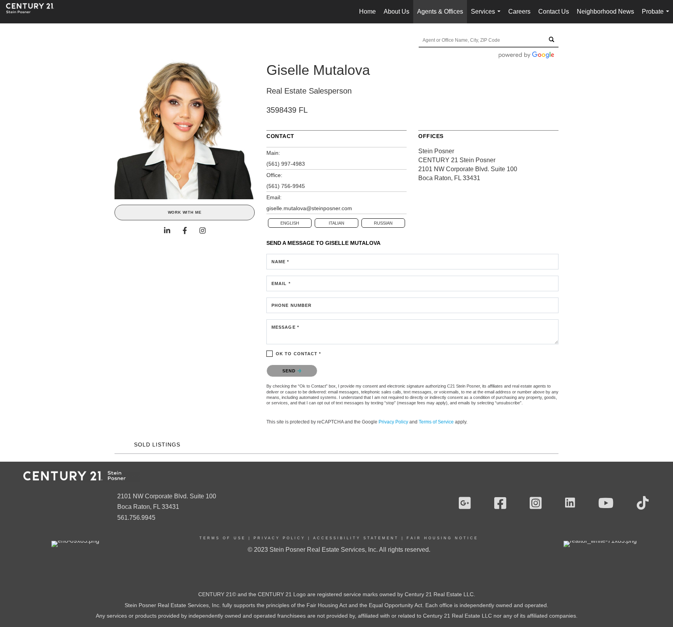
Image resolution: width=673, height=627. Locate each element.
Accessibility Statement (356, 538)
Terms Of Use (222, 538)
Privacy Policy (393, 422)
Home (367, 11)
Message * (285, 327)
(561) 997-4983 (285, 164)
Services (487, 15)
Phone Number (291, 305)
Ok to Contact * (298, 353)
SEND (290, 370)
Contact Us (553, 11)
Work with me (185, 212)
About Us (396, 11)
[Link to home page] (34, 11)
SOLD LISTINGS (157, 444)
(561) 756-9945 (285, 186)
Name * (280, 261)
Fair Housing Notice (442, 538)
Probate (657, 15)
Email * (281, 283)
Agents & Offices (440, 11)
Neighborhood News (605, 11)
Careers (519, 11)
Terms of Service (436, 422)
